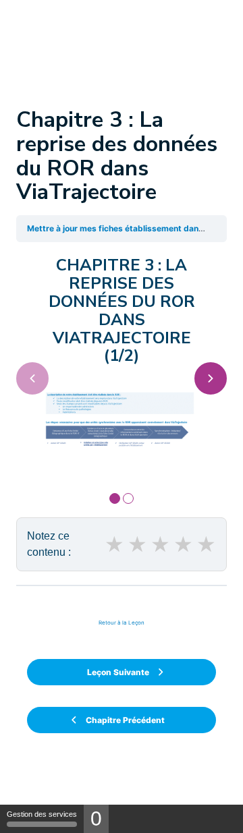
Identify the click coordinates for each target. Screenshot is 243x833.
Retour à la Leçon (121, 622)
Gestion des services (42, 814)
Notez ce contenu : (49, 544)
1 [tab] (114, 498)
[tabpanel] (121, 363)
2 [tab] (128, 498)
